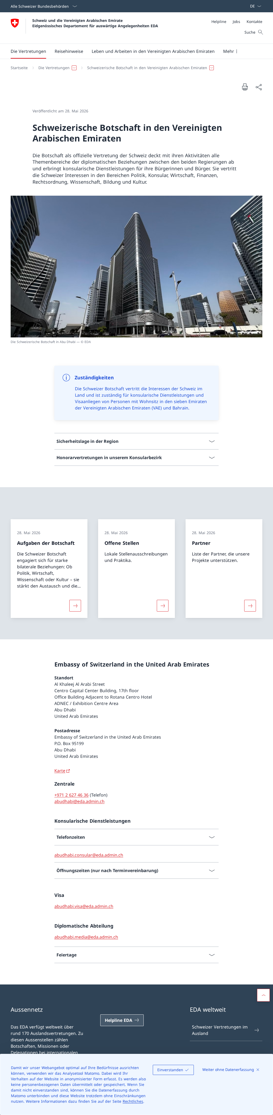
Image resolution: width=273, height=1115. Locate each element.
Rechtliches (133, 1101)
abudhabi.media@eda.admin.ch (86, 937)
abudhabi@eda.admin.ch (79, 801)
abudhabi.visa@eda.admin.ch (83, 906)
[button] (28, 51)
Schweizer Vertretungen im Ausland (220, 1030)
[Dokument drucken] (245, 87)
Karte (59, 771)
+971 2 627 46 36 (71, 795)
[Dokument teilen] (259, 87)
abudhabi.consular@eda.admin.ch (88, 855)
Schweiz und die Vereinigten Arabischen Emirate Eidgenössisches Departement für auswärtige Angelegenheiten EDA (95, 23)
